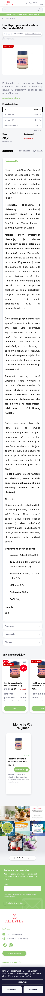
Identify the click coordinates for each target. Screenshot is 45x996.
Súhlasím (33, 990)
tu (30, 976)
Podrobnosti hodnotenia (33, 34)
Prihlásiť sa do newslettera (14, 903)
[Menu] (42, 3)
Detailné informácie (10, 98)
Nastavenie (22, 982)
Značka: (8, 40)
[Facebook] (4, 945)
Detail (15, 708)
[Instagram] (10, 945)
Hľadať (39, 9)
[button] (19, 774)
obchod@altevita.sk (14, 934)
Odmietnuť (11, 990)
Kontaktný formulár (14, 953)
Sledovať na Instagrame (24, 858)
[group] (22, 766)
